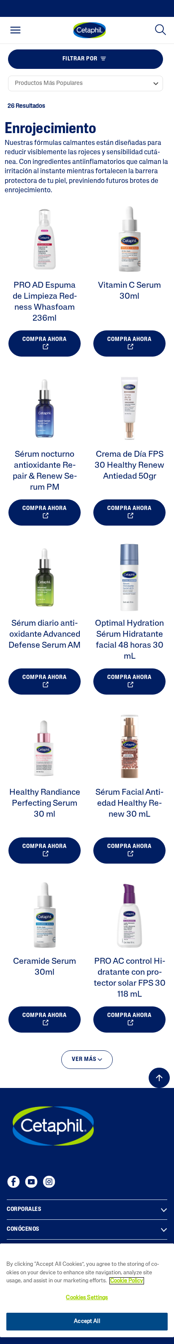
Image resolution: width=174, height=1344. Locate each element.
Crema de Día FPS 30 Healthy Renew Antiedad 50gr (129, 465)
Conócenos (23, 1229)
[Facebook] (13, 1182)
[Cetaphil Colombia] (53, 1126)
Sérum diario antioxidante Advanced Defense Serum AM (44, 634)
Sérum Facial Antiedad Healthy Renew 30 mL (129, 803)
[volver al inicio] (159, 1078)
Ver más (85, 1059)
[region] (87, 1290)
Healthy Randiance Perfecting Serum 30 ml (44, 803)
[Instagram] (49, 1182)
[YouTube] (31, 1182)
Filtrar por (80, 59)
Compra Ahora (44, 339)
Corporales (24, 1209)
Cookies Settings (87, 1297)
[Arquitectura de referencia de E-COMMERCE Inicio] (89, 30)
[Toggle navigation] (15, 30)
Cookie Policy (126, 1281)
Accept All (87, 1321)
